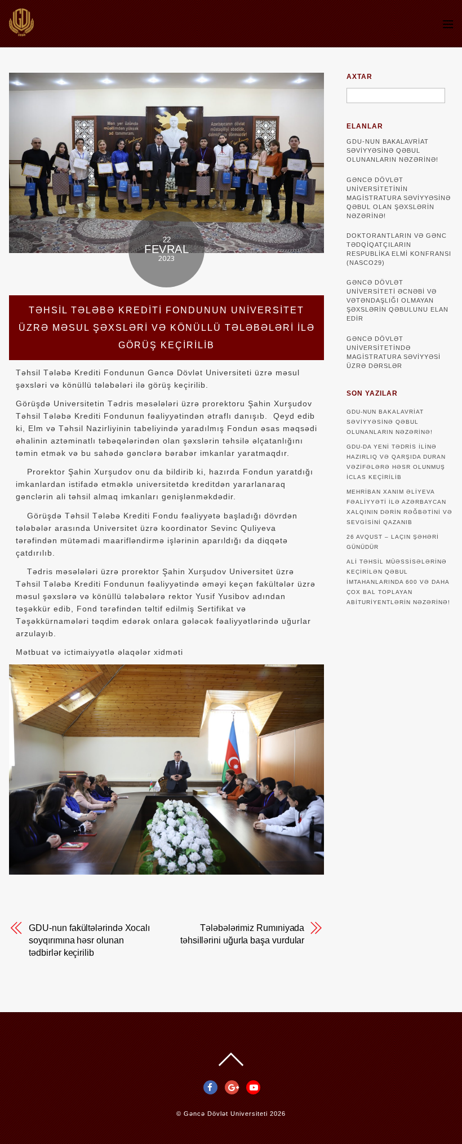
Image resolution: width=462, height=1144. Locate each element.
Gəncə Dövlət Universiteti (226, 1113)
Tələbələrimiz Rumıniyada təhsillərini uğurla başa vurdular (242, 934)
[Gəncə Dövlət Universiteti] (21, 30)
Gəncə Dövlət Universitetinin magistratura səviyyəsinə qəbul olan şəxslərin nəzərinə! (398, 197)
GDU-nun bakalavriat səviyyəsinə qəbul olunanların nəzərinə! (392, 150)
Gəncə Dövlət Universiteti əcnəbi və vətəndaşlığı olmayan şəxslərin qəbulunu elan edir (397, 300)
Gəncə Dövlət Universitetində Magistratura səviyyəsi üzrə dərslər (393, 352)
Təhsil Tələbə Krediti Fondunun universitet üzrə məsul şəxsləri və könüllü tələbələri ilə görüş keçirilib (167, 327)
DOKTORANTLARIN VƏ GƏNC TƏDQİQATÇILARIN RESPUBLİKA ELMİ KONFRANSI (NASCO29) (398, 249)
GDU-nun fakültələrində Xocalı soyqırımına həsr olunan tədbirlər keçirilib (89, 940)
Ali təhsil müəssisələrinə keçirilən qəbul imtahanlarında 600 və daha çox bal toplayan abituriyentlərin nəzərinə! (398, 581)
